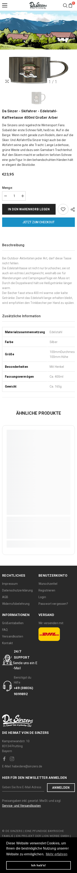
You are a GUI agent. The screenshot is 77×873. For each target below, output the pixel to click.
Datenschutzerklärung (17, 590)
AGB (5, 597)
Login (42, 597)
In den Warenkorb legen (29, 209)
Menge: (7, 187)
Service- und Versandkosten (21, 805)
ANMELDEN (61, 787)
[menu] (4, 5)
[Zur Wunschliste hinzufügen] (63, 209)
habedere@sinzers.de (22, 766)
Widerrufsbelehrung (16, 603)
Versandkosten (12, 636)
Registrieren (46, 590)
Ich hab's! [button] (38, 865)
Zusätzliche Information (21, 316)
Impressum (10, 583)
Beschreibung (13, 245)
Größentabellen (13, 623)
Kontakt (7, 643)
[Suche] (65, 5)
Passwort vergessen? (53, 603)
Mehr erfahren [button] (56, 854)
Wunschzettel (48, 583)
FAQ (5, 629)
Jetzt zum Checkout (38, 222)
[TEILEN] (71, 209)
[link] (38, 530)
